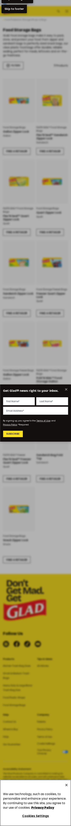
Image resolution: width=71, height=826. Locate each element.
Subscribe (13, 434)
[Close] (66, 785)
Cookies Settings (35, 816)
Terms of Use (43, 420)
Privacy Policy (10, 424)
